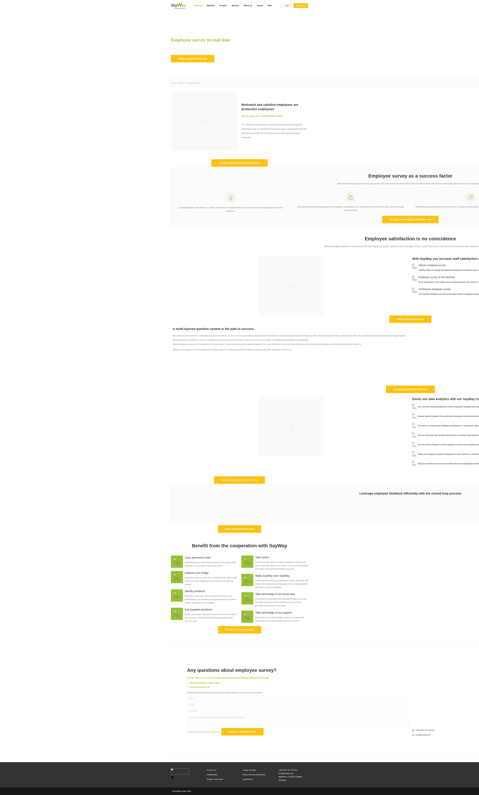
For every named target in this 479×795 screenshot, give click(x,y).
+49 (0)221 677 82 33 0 (425, 730)
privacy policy (215, 732)
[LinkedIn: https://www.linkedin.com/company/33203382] (172, 778)
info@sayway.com (423, 735)
